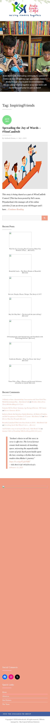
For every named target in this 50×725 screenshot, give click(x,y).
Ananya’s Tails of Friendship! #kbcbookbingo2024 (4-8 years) (21, 431)
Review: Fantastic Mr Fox (12, 410)
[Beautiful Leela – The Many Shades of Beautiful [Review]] (25, 263)
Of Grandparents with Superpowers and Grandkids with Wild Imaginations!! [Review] (25, 337)
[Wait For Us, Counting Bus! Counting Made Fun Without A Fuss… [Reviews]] (25, 241)
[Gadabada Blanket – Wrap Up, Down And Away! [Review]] (25, 351)
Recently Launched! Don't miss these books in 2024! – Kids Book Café (24, 422)
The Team (6, 704)
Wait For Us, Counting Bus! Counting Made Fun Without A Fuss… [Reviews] (25, 249)
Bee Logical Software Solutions (29, 722)
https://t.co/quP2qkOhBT (19, 461)
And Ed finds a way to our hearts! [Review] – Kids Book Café (21, 429)
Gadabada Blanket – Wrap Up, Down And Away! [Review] (25, 360)
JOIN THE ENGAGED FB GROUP (17, 714)
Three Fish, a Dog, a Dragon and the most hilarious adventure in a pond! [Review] (25, 382)
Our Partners (6, 700)
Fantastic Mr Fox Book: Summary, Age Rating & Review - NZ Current (24, 408)
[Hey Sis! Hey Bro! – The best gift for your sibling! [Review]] (25, 306)
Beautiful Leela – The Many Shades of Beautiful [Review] (25, 272)
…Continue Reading (15, 209)
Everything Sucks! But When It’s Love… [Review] (19, 425)
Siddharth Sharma (10, 138)
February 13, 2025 (16, 467)
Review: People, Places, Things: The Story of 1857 (25, 294)
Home (4, 692)
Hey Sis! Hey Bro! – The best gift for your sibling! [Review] (25, 315)
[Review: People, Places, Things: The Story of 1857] (25, 285)
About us (5, 696)
